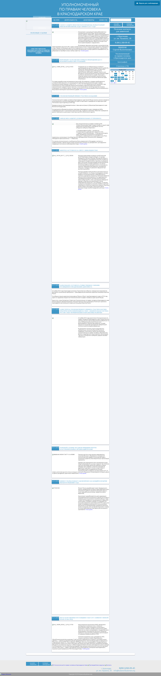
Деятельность (70, 20)
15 (115, 77)
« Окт (111, 82)
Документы (88, 20)
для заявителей (122, 31)
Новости (103, 20)
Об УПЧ (56, 20)
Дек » (115, 82)
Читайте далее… (85, 50)
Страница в (122, 66)
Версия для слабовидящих (148, 3)
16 (119, 77)
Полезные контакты (122, 29)
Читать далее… (83, 473)
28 (112, 81)
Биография (122, 62)
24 (122, 79)
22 (115, 79)
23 (119, 79)
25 (126, 79)
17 (122, 77)
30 (119, 81)
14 (112, 77)
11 (126, 75)
